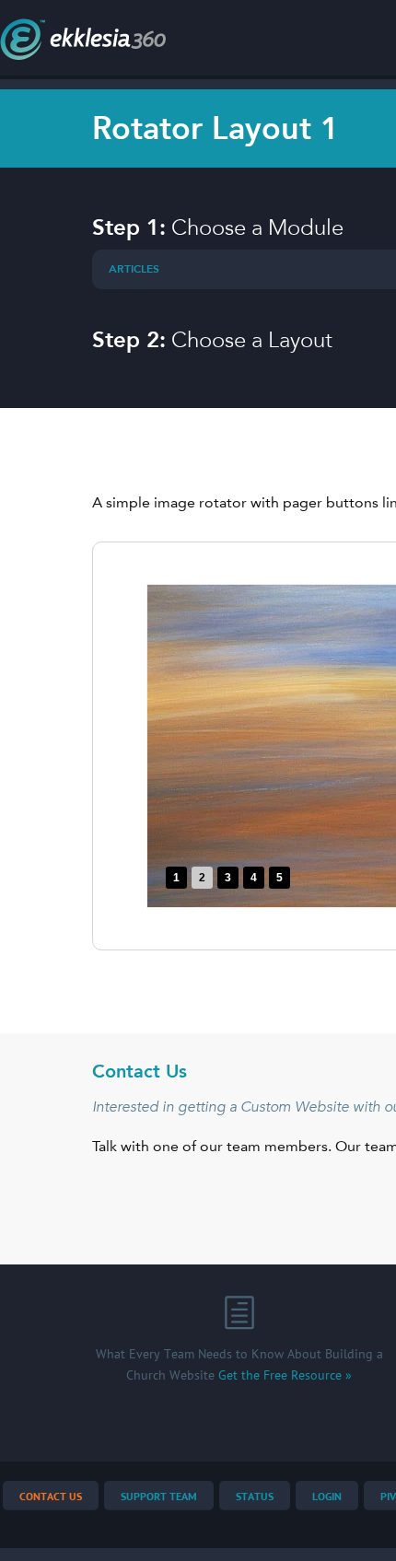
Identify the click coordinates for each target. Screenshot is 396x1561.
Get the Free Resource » (285, 1375)
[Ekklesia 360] (83, 55)
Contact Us (50, 1497)
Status (255, 1497)
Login (327, 1497)
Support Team (159, 1497)
